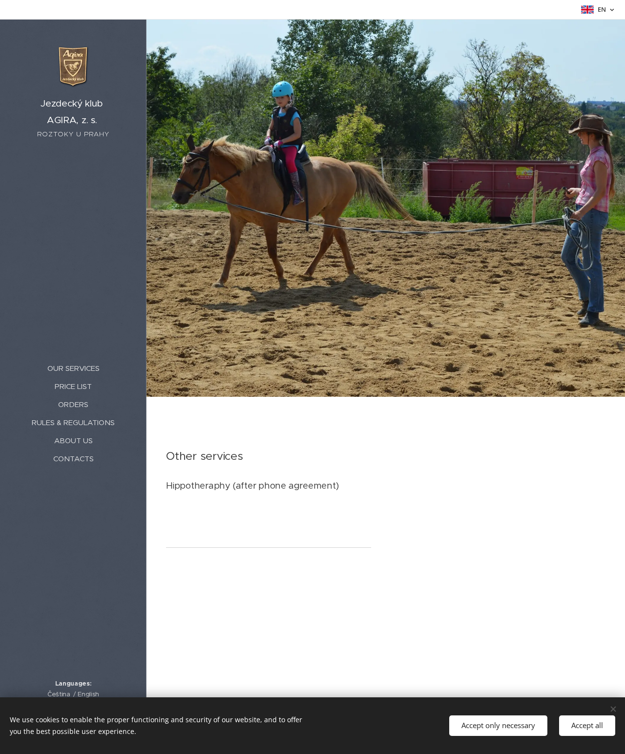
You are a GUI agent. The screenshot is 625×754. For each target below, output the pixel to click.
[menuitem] (73, 368)
